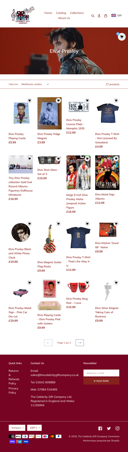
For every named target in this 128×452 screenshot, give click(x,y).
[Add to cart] (29, 100)
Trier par (13, 84)
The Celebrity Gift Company (92, 436)
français (16, 427)
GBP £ (33, 427)
